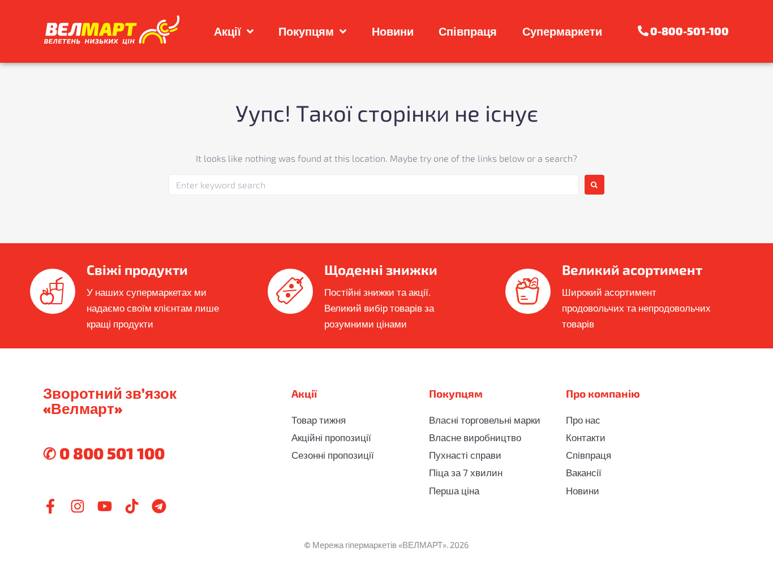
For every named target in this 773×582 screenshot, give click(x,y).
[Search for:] (374, 184)
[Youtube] (104, 506)
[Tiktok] (131, 506)
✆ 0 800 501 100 (104, 453)
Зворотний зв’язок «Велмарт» (110, 400)
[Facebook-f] (50, 506)
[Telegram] (159, 506)
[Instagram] (77, 506)
